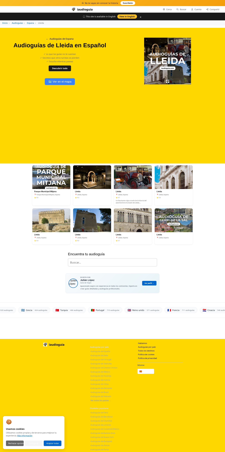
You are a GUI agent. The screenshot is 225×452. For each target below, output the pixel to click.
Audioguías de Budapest (101, 441)
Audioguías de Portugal (100, 359)
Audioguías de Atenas (100, 445)
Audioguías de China (99, 384)
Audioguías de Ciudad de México (104, 429)
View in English (127, 16)
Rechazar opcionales (16, 443)
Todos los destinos (146, 350)
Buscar (183, 9)
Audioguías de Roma (99, 449)
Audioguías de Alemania (101, 388)
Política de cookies (146, 354)
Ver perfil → (149, 283)
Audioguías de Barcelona (101, 416)
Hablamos (142, 343)
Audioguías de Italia (99, 355)
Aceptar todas (52, 443)
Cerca (169, 9)
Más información (24, 435)
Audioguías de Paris (99, 412)
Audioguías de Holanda (100, 376)
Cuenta (198, 9)
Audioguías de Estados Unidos (103, 367)
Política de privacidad (147, 358)
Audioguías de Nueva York (102, 437)
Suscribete (128, 3)
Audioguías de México (100, 371)
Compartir (214, 9)
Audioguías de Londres (100, 425)
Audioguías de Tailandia (100, 363)
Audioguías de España (100, 351)
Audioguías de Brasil (99, 392)
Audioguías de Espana (61, 38)
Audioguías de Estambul (101, 420)
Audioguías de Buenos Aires (102, 433)
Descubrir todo (60, 68)
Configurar (34, 443)
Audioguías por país (147, 347)
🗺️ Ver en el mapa (59, 81)
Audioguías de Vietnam (100, 396)
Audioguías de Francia (100, 380)
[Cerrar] (141, 3)
